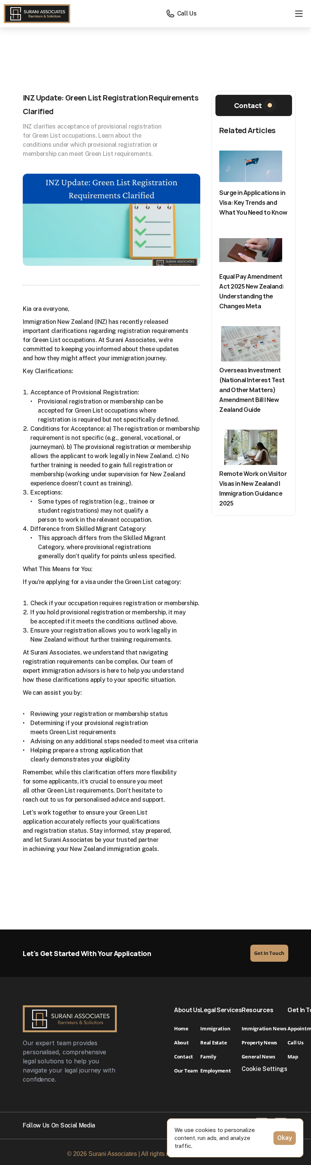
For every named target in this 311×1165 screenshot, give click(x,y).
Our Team (186, 1070)
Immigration (215, 1028)
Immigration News (264, 1028)
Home (181, 1028)
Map (292, 1056)
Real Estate (214, 1042)
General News (258, 1056)
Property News (259, 1042)
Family (208, 1056)
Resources (257, 1010)
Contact (183, 1056)
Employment (215, 1070)
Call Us (295, 1042)
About (181, 1042)
